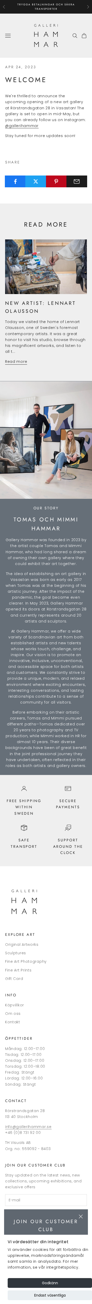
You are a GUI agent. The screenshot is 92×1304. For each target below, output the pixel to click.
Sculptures (15, 953)
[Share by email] (77, 181)
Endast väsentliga (50, 1295)
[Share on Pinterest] (56, 181)
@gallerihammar (22, 125)
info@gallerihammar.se (28, 1126)
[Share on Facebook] (15, 181)
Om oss (13, 1013)
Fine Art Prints (18, 970)
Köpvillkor (14, 1005)
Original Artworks (22, 944)
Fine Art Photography (26, 961)
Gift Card (14, 978)
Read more (16, 361)
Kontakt (12, 1022)
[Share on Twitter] (36, 181)
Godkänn (50, 1283)
